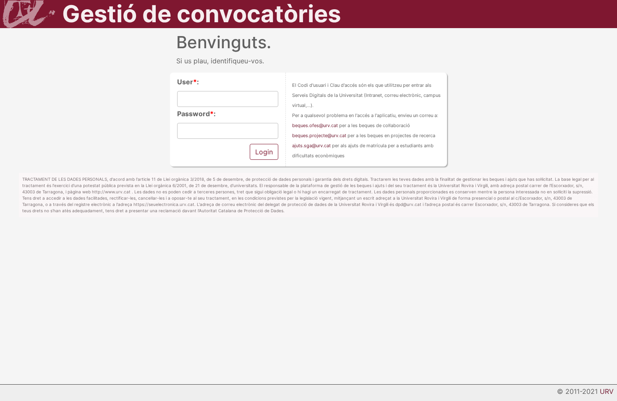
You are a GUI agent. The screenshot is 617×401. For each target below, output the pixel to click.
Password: (196, 113)
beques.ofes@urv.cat (315, 125)
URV (607, 391)
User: (188, 82)
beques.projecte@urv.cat (319, 135)
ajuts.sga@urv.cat (311, 145)
